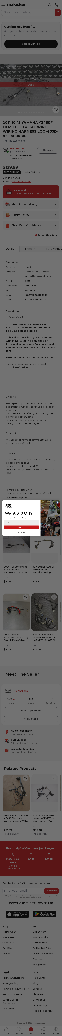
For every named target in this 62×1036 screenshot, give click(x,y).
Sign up (21, 527)
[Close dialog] (57, 503)
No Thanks (21, 532)
